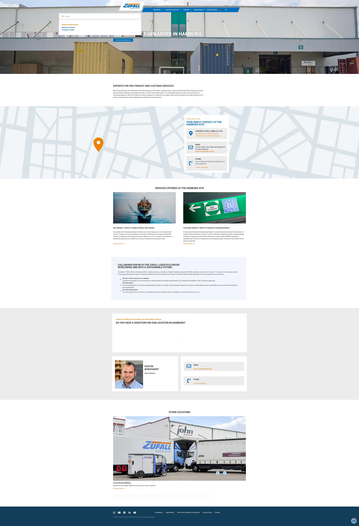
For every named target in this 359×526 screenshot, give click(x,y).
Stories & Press (211, 10)
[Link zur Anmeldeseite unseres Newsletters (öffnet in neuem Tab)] (134, 512)
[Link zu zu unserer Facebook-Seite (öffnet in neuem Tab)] (124, 512)
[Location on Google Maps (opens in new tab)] (190, 133)
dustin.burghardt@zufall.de (204, 151)
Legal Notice (170, 512)
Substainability (199, 10)
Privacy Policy (207, 512)
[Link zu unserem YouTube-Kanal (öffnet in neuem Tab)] (119, 512)
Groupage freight (68, 30)
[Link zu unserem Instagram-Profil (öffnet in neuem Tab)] (114, 512)
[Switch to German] (220, 9)
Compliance (159, 512)
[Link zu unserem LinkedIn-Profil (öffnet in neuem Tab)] (129, 512)
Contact (217, 512)
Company (186, 10)
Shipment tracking (68, 27)
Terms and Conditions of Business (188, 512)
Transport (157, 10)
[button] (226, 10)
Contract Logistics (172, 10)
